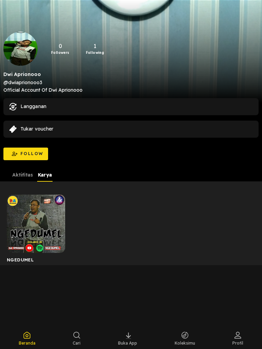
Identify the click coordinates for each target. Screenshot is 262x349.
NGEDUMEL (20, 259)
